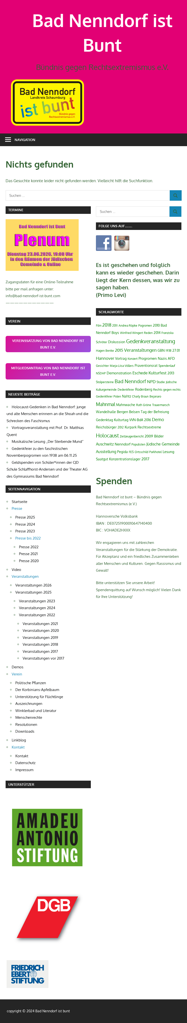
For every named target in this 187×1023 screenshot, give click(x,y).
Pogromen (145, 325)
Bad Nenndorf (130, 381)
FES (131, 452)
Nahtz (126, 396)
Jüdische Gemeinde (163, 444)
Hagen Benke (105, 350)
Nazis (162, 358)
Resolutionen (26, 724)
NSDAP (101, 373)
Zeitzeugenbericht (132, 436)
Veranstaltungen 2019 (40, 637)
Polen (117, 396)
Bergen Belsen (128, 412)
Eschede (140, 372)
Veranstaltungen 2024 (37, 608)
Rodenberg (143, 389)
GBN (161, 350)
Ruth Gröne (143, 405)
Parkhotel (155, 452)
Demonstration (119, 373)
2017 (145, 458)
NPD (151, 381)
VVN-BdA (136, 420)
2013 (171, 373)
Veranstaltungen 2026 (33, 585)
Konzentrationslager (124, 459)
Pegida (122, 452)
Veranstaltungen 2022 (37, 615)
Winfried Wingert (131, 333)
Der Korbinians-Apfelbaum (37, 689)
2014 (157, 333)
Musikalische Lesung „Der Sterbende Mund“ (48, 441)
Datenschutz (25, 762)
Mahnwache (125, 405)
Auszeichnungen (28, 703)
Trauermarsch (161, 405)
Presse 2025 (25, 517)
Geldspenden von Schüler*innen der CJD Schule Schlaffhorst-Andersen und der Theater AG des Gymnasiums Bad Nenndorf (47, 469)
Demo (158, 419)
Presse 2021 (28, 553)
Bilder (159, 436)
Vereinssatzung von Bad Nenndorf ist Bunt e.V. (48, 344)
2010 (156, 325)
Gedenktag (104, 420)
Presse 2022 (28, 547)
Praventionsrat (146, 365)
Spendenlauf (167, 366)
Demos (17, 667)
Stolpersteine (105, 382)
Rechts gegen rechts (167, 389)
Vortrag (121, 358)
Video (16, 569)
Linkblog (19, 740)
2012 (121, 427)
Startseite (19, 501)
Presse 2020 (29, 561)
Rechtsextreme (149, 427)
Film (98, 325)
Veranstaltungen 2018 (40, 644)
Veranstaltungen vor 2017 (43, 658)
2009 (149, 436)
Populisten (138, 444)
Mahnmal (105, 404)
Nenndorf (123, 444)
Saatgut (102, 459)
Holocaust (107, 435)
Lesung (168, 451)
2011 (115, 325)
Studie (161, 382)
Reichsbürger (106, 427)
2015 (119, 350)
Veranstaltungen (140, 350)
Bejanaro (155, 396)
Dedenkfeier (126, 389)
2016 (147, 420)
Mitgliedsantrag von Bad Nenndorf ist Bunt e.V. (48, 371)
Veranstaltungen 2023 (37, 601)
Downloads (24, 731)
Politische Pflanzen (30, 683)
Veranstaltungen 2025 (33, 592)
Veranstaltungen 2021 (40, 623)
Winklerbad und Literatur (35, 710)
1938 (168, 350)
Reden (148, 333)
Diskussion (116, 342)
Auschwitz (105, 444)
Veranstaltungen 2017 (40, 651)
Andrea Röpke (128, 325)
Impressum (24, 769)
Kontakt (21, 756)
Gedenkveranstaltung (150, 341)
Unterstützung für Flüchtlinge (39, 696)
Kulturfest (158, 372)
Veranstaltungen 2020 (41, 630)
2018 (106, 325)
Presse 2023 (25, 531)
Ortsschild (141, 452)
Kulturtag (121, 420)
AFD (171, 358)
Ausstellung (106, 451)
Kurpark (131, 427)
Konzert (133, 358)
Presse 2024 (25, 524)
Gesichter (102, 366)
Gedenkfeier (104, 396)
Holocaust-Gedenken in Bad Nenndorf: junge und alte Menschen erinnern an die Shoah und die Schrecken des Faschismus (47, 414)
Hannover (105, 358)
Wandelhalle (106, 412)
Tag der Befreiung (155, 412)
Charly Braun (140, 396)
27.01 (176, 350)
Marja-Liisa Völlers (122, 366)
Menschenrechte (28, 717)
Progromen (148, 358)
